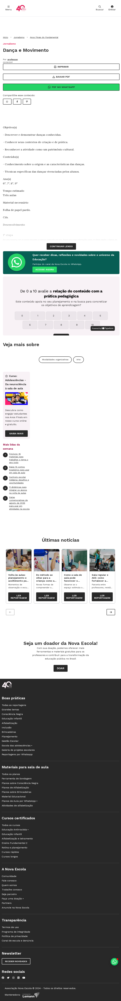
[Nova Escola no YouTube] (23, 978)
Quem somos (9, 885)
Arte (78, 359)
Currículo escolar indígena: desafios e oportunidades (17, 480)
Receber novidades (16, 961)
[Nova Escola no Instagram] (13, 978)
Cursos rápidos (10, 852)
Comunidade (9, 876)
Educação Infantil (12, 718)
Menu (8, 9)
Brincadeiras (9, 732)
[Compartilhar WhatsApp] (7, 102)
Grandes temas (10, 709)
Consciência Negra (12, 714)
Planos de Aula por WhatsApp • (19, 801)
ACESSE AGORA (44, 269)
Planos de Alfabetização (15, 787)
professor (13, 59)
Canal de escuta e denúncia (17, 940)
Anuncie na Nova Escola (15, 907)
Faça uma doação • (13, 898)
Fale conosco (9, 880)
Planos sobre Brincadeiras (16, 792)
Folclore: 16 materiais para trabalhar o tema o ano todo (16, 458)
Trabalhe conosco (12, 889)
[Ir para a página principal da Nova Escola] (21, 8)
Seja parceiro (9, 894)
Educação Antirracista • (15, 829)
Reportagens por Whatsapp (17, 754)
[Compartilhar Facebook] (17, 102)
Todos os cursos (11, 825)
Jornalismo (19, 37)
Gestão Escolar (10, 741)
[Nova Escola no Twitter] (8, 978)
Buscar (100, 9)
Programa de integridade (16, 931)
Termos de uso (10, 927)
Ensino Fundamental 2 (14, 843)
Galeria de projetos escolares (18, 750)
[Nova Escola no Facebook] (3, 978)
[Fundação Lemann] (31, 994)
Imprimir (63, 66)
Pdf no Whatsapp (63, 87)
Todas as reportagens (14, 705)
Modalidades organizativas (55, 359)
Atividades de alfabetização (17, 805)
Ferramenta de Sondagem (17, 778)
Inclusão (7, 727)
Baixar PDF (63, 76)
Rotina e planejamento (14, 847)
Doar (60, 668)
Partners (7, 903)
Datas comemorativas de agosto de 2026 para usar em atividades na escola (17, 503)
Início (5, 37)
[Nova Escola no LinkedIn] (18, 978)
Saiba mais (16, 433)
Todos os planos (11, 774)
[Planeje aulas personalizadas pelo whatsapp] (114, 962)
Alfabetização (9, 723)
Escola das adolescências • (17, 745)
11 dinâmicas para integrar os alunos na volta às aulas (16, 490)
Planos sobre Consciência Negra (20, 783)
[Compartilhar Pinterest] (27, 102)
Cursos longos (10, 856)
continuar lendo (61, 246)
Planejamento (9, 736)
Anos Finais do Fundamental (44, 37)
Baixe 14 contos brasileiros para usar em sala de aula (17, 470)
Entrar (112, 9)
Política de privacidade (15, 936)
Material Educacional (14, 796)
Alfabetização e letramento (17, 838)
